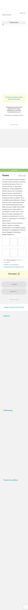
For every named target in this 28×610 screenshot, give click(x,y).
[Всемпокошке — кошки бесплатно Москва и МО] (14, 8)
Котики (6, 264)
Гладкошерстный (9, 267)
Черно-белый (19, 267)
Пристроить (6, 15)
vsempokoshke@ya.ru (14, 112)
